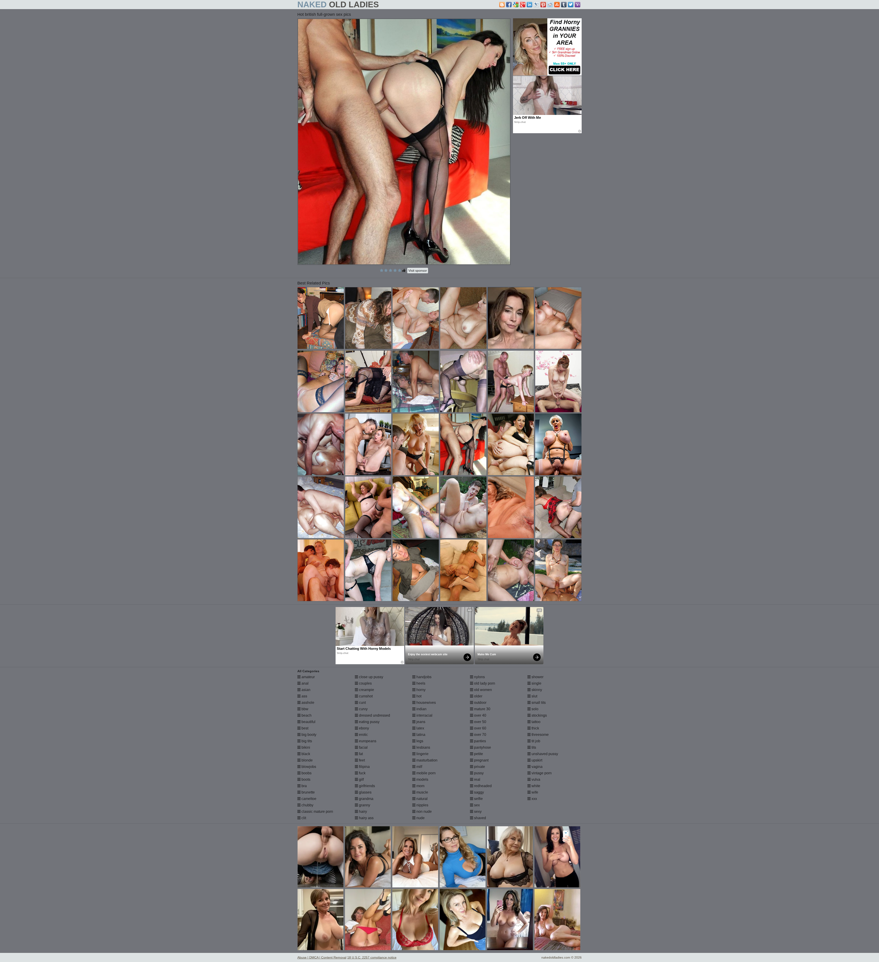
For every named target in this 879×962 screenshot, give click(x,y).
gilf (361, 779)
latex (419, 728)
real (476, 779)
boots (305, 779)
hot (418, 696)
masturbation (426, 760)
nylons (479, 677)
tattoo (535, 722)
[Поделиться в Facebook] (509, 4)
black (305, 754)
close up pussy (370, 677)
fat (360, 754)
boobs (306, 773)
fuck (362, 773)
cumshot (365, 696)
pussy (478, 773)
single (536, 683)
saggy (478, 792)
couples (365, 683)
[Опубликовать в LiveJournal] (536, 4)
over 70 (479, 735)
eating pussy (369, 722)
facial (363, 747)
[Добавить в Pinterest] (543, 4)
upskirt (536, 760)
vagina (537, 767)
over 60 (479, 728)
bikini (305, 747)
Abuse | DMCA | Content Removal (321, 957)
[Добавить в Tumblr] (564, 4)
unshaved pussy (544, 754)
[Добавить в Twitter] (570, 4)
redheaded (482, 786)
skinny (536, 690)
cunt (362, 703)
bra (304, 786)
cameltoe (308, 799)
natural (421, 799)
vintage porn (541, 773)
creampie (366, 690)
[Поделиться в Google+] (522, 4)
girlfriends (366, 786)
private (479, 767)
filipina (364, 767)
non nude (423, 811)
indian (420, 709)
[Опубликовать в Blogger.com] (502, 4)
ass (304, 696)
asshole (307, 703)
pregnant (480, 760)
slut (534, 696)
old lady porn (484, 683)
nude (420, 818)
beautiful (308, 722)
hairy (362, 811)
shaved (479, 818)
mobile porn (425, 773)
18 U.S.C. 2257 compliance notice (371, 957)
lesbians (422, 747)
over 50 (479, 722)
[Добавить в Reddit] (550, 4)
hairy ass (366, 818)
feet (361, 760)
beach (306, 715)
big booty (308, 735)
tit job (535, 741)
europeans (367, 741)
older (477, 696)
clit (303, 818)
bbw (304, 709)
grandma (365, 799)
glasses (365, 792)
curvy (363, 709)
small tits (538, 703)
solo (534, 709)
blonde (307, 760)
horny (420, 690)
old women (482, 690)
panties (479, 741)
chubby (307, 805)
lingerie (422, 754)
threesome (540, 735)
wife (534, 792)
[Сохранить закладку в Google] (515, 4)
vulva (535, 779)
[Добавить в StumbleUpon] (557, 4)
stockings (539, 715)
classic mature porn (317, 811)
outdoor (479, 703)
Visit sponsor (417, 270)
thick (535, 728)
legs (419, 741)
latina (420, 735)
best (304, 728)
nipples (421, 805)
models (421, 779)
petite (478, 754)
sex (476, 805)
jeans (420, 722)
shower (537, 677)
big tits (306, 741)
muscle (421, 792)
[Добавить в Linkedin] (529, 4)
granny (364, 805)
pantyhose (482, 747)
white (535, 786)
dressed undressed (374, 715)
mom (419, 786)
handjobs (423, 677)
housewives (425, 703)
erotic (363, 735)
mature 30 (481, 709)
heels (420, 683)
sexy (477, 811)
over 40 (479, 715)
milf (418, 767)
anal (305, 683)
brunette (308, 792)
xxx (534, 799)
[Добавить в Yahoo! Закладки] (577, 4)
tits (533, 747)
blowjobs (308, 767)
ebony (363, 728)
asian (305, 690)
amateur (308, 677)
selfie (478, 799)
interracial (423, 715)
